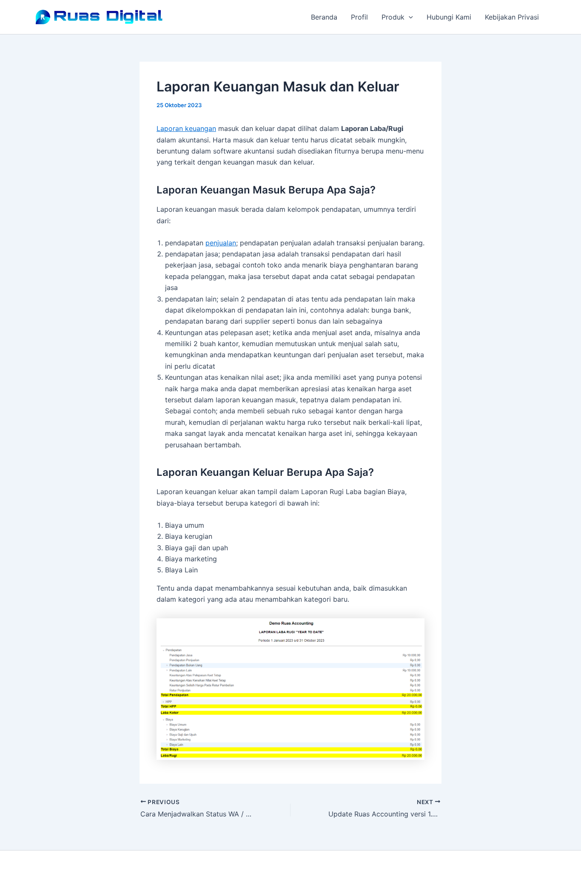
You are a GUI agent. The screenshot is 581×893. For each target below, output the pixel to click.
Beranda (324, 17)
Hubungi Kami (449, 17)
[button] (408, 17)
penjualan (220, 243)
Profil (359, 17)
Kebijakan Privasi (512, 17)
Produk (393, 17)
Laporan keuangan (186, 128)
